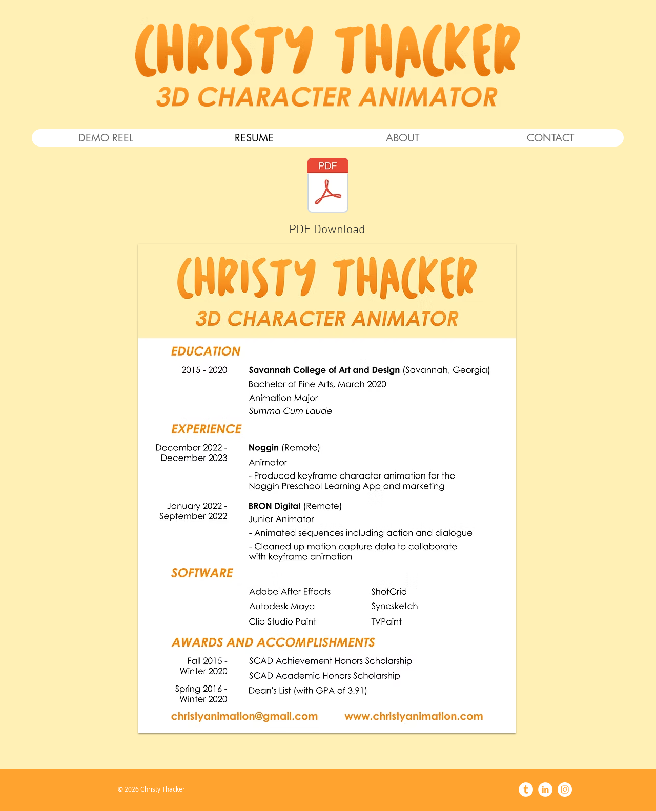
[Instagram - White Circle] (565, 789)
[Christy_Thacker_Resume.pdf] (328, 186)
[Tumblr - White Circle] (526, 789)
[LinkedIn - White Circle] (545, 789)
